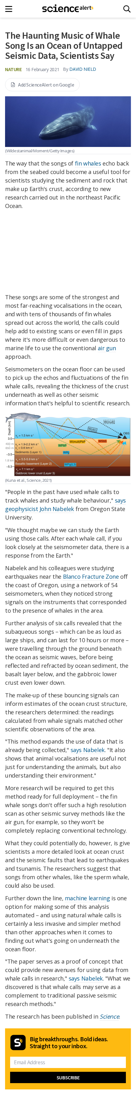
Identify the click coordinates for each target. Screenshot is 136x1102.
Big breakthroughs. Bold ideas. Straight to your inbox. (69, 1042)
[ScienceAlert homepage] (68, 9)
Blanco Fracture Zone (91, 576)
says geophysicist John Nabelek (65, 505)
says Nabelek (88, 750)
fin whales (88, 163)
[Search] (127, 9)
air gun (107, 348)
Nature (13, 69)
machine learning (87, 898)
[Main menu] (10, 9)
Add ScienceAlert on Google (46, 85)
